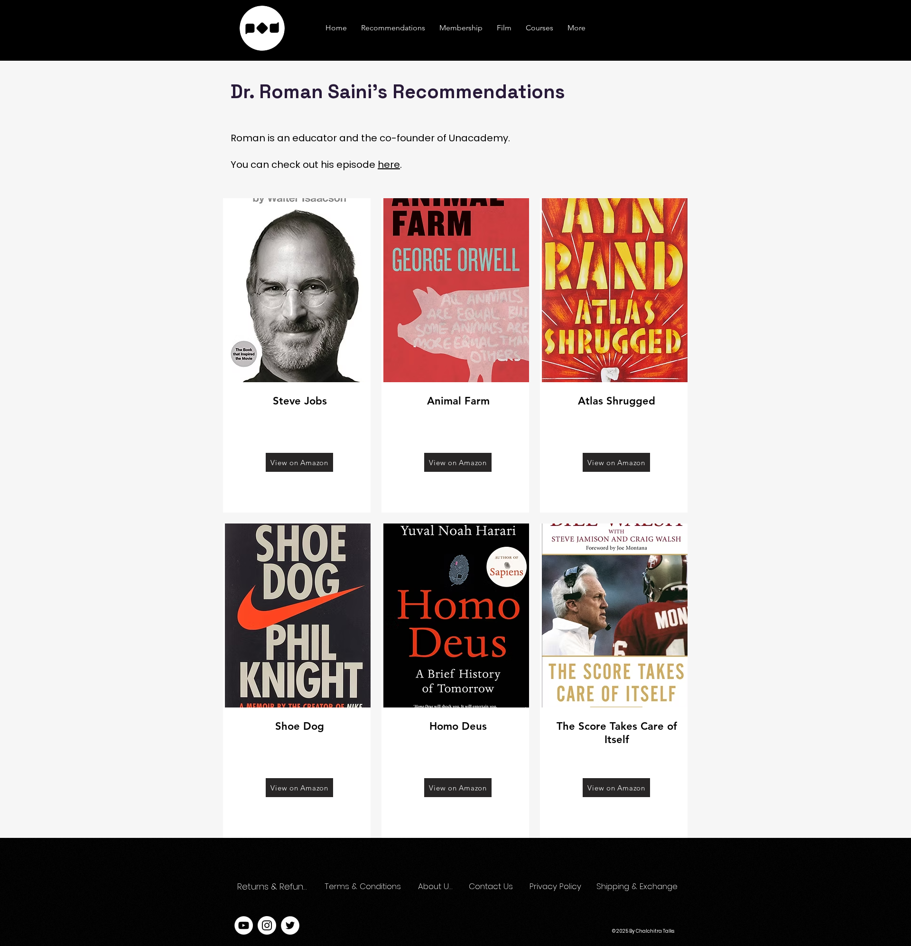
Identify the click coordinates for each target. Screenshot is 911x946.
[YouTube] (243, 925)
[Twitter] (290, 925)
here (389, 164)
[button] (576, 28)
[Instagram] (267, 925)
